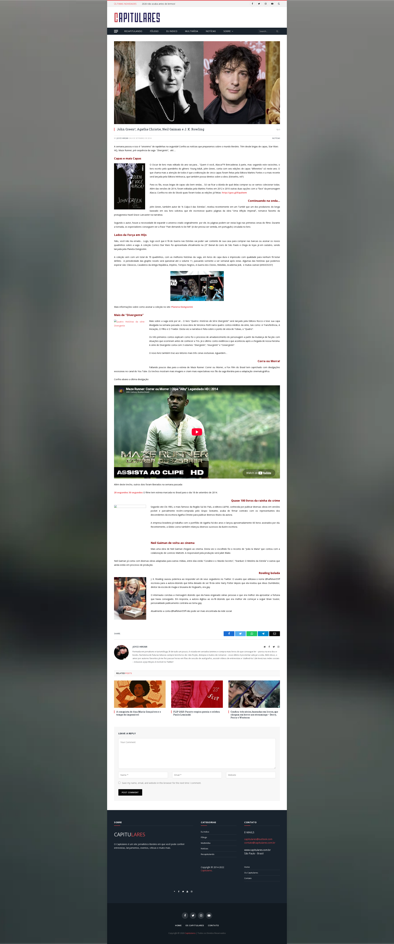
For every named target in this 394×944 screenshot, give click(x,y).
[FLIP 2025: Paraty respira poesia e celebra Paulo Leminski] (197, 694)
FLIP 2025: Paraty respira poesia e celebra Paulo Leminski (196, 713)
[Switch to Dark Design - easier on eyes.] (278, 4)
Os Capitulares (251, 872)
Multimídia (191, 31)
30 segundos (136, 492)
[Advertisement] (224, 17)
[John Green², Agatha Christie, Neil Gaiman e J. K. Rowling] (197, 82)
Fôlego (154, 31)
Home (247, 867)
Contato (248, 878)
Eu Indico (171, 31)
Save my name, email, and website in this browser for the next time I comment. (161, 782)
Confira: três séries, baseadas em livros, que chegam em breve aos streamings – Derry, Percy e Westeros (254, 714)
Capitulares (190, 933)
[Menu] (116, 31)
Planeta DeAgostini (182, 306)
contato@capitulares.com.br (259, 842)
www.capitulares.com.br (257, 850)
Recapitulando (133, 31)
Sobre (227, 31)
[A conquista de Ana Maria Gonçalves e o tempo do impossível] (140, 694)
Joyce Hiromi (122, 138)
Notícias (211, 31)
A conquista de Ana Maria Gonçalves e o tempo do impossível (138, 713)
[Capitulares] (137, 17)
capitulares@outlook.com (258, 839)
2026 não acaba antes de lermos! (158, 3)
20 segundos (121, 492)
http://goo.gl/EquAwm (234, 192)
